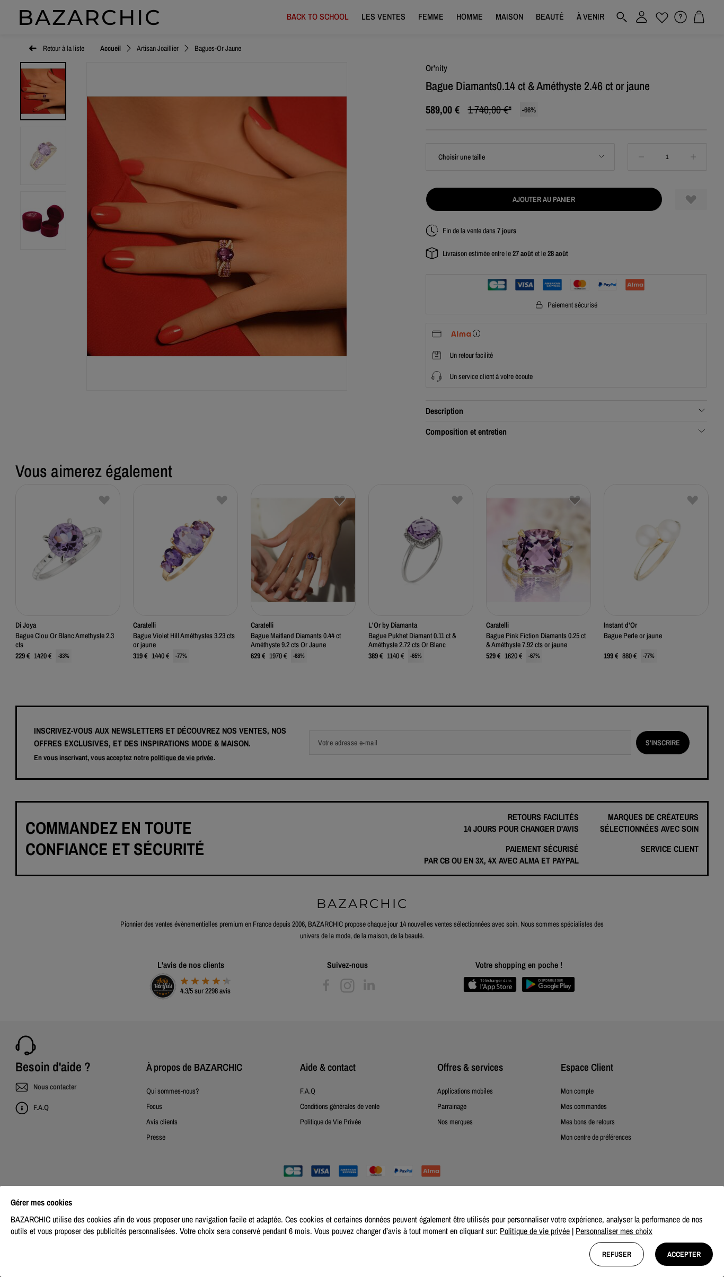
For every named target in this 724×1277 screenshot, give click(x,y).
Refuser (616, 1254)
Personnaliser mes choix (614, 1231)
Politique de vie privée (535, 1231)
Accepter (684, 1254)
